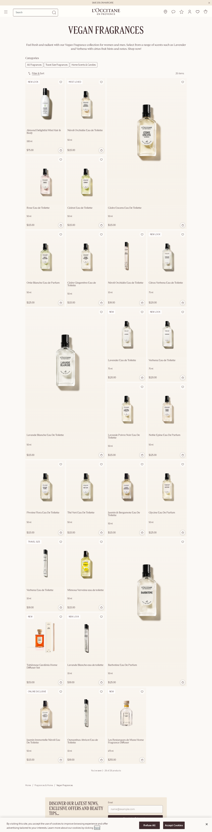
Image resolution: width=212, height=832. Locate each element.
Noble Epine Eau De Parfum (164, 435)
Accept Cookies (174, 825)
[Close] (206, 824)
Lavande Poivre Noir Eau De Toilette (124, 436)
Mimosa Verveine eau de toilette (85, 590)
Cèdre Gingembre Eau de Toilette (81, 284)
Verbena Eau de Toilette (162, 360)
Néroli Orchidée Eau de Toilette (85, 130)
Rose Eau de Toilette (38, 208)
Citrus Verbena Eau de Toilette (166, 283)
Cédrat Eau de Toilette (79, 208)
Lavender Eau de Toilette (122, 360)
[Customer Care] (173, 11)
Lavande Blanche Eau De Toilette (45, 435)
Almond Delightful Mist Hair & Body (44, 131)
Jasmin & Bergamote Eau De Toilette (124, 514)
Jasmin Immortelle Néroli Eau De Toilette (43, 741)
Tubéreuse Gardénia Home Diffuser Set (42, 666)
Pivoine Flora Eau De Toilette (43, 512)
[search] (34, 12)
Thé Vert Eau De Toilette (80, 512)
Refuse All (149, 825)
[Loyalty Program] (181, 11)
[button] (190, 11)
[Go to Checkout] (205, 11)
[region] (106, 825)
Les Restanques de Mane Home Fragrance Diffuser (126, 741)
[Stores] (165, 11)
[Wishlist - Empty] (198, 11)
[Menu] (6, 12)
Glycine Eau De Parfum (162, 512)
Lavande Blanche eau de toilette (85, 665)
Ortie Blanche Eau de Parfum (43, 283)
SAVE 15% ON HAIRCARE (102, 3)
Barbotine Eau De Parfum (122, 665)
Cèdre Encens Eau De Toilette (124, 208)
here (97, 827)
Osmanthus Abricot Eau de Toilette (82, 741)
